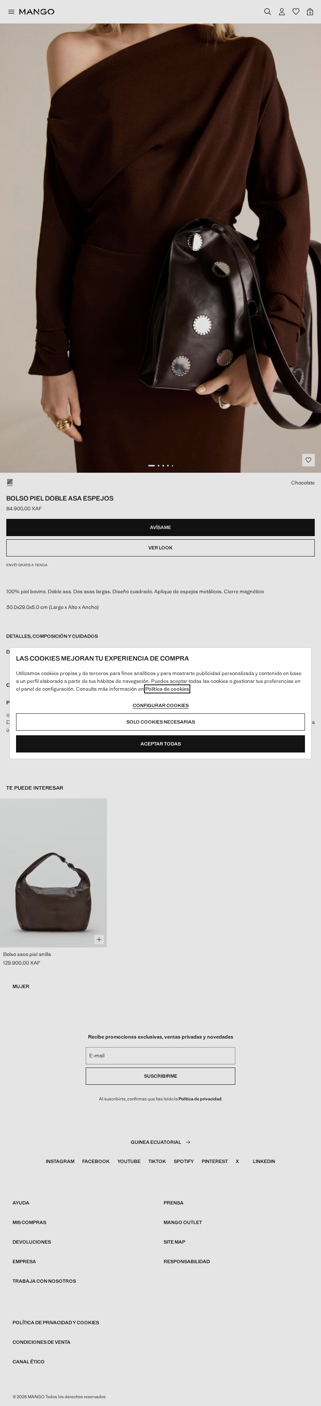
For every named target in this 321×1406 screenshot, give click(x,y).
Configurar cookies (161, 705)
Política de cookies (167, 689)
